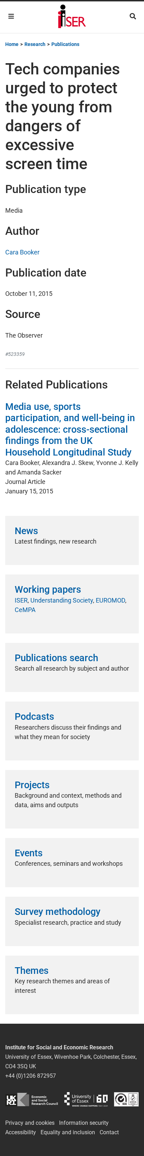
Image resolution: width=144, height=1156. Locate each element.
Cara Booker (22, 252)
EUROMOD (110, 600)
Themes (32, 970)
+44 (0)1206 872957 (30, 1075)
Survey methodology (57, 911)
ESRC (31, 1099)
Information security (84, 1123)
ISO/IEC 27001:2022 (126, 1099)
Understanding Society (61, 600)
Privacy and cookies (30, 1123)
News (26, 531)
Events (29, 853)
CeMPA (25, 609)
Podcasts (34, 716)
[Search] (133, 16)
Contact (109, 1132)
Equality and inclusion (68, 1132)
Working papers (48, 589)
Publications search (56, 658)
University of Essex (86, 1099)
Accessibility (20, 1132)
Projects (32, 785)
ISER (21, 600)
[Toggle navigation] (11, 16)
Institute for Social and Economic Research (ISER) (72, 17)
